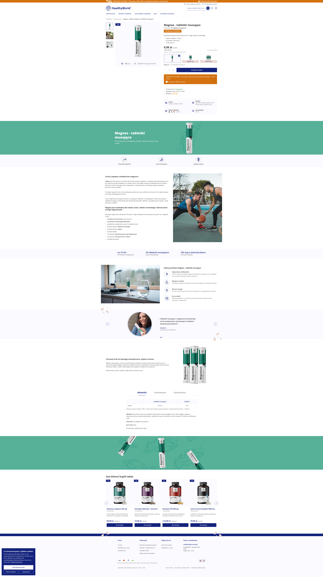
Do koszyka (119, 525)
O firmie (120, 545)
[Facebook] (204, 560)
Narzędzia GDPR (144, 550)
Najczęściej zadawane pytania (148, 545)
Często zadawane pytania (193, 4)
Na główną (109, 19)
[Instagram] (200, 560)
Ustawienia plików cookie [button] (198, 568)
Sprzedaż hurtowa (167, 545)
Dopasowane (26, 572)
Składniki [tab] (142, 392)
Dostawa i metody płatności (147, 548)
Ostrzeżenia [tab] (180, 392)
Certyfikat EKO (122, 550)
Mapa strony (169, 568)
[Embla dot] (160, 337)
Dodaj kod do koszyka (208, 1)
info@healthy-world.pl (210, 4)
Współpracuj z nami (167, 548)
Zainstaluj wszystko (18, 567)
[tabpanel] (161, 412)
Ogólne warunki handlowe (147, 553)
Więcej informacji (16, 562)
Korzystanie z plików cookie (182, 568)
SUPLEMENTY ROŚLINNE (167, 14)
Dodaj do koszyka (196, 70)
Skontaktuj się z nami (124, 548)
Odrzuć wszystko (11, 572)
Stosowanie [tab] (160, 392)
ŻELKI (155, 14)
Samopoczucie (118, 19)
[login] (212, 8)
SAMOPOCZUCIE (110, 14)
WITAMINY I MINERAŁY (125, 14)
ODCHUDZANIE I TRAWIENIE (142, 14)
